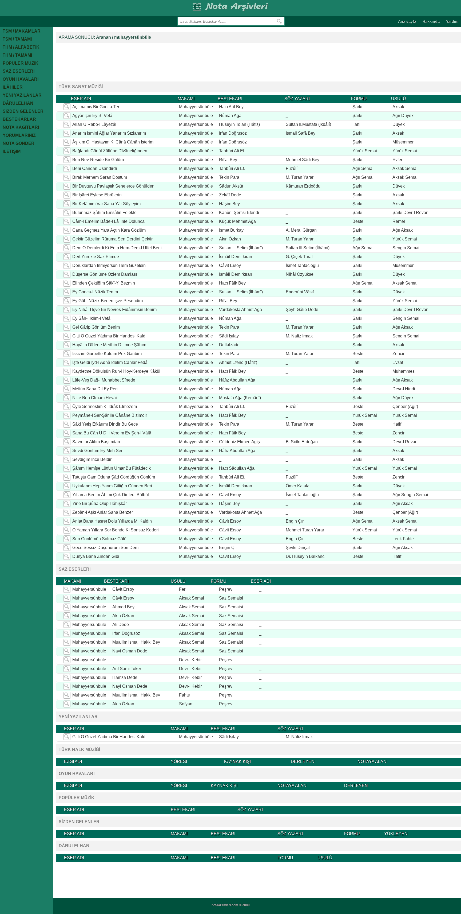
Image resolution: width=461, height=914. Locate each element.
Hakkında (431, 21)
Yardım (452, 21)
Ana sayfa (407, 21)
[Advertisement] (153, 61)
